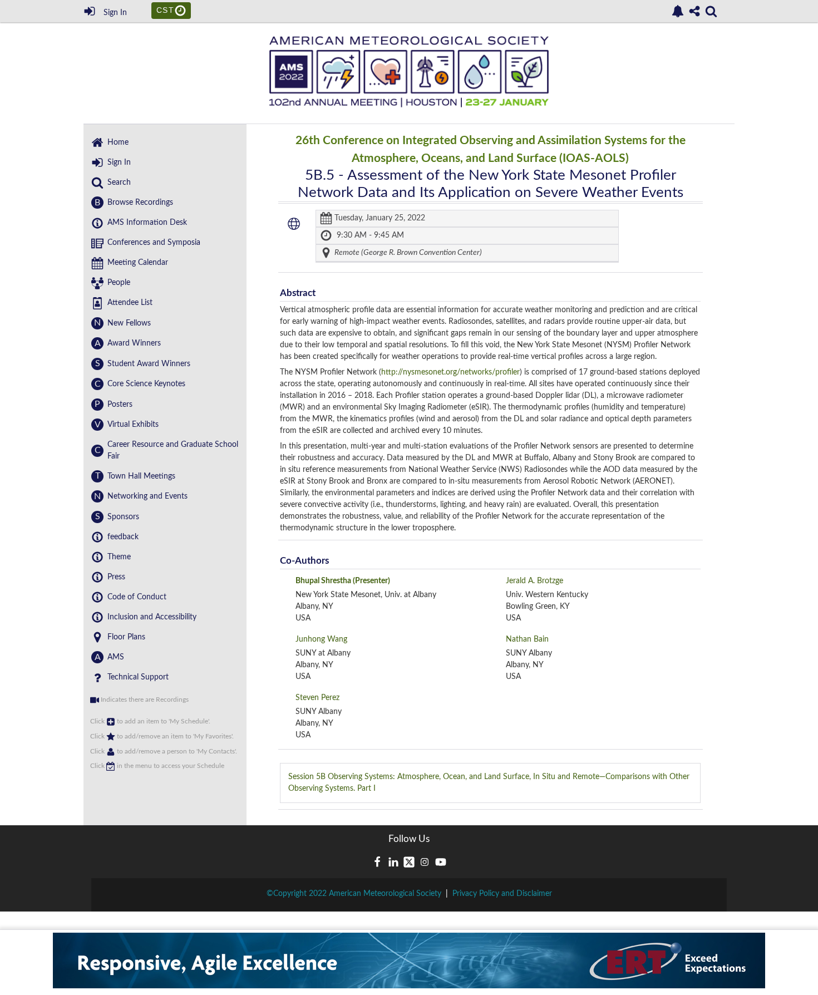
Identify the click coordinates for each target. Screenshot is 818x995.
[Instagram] (424, 862)
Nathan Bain (527, 639)
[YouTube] (440, 862)
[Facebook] (377, 862)
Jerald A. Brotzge (534, 581)
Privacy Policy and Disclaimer (502, 894)
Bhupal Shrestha (342, 581)
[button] (294, 224)
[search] (711, 10)
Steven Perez (317, 698)
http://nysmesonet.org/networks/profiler (450, 372)
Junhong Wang (321, 639)
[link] (678, 11)
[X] (409, 862)
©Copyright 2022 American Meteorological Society (354, 894)
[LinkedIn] (393, 862)
